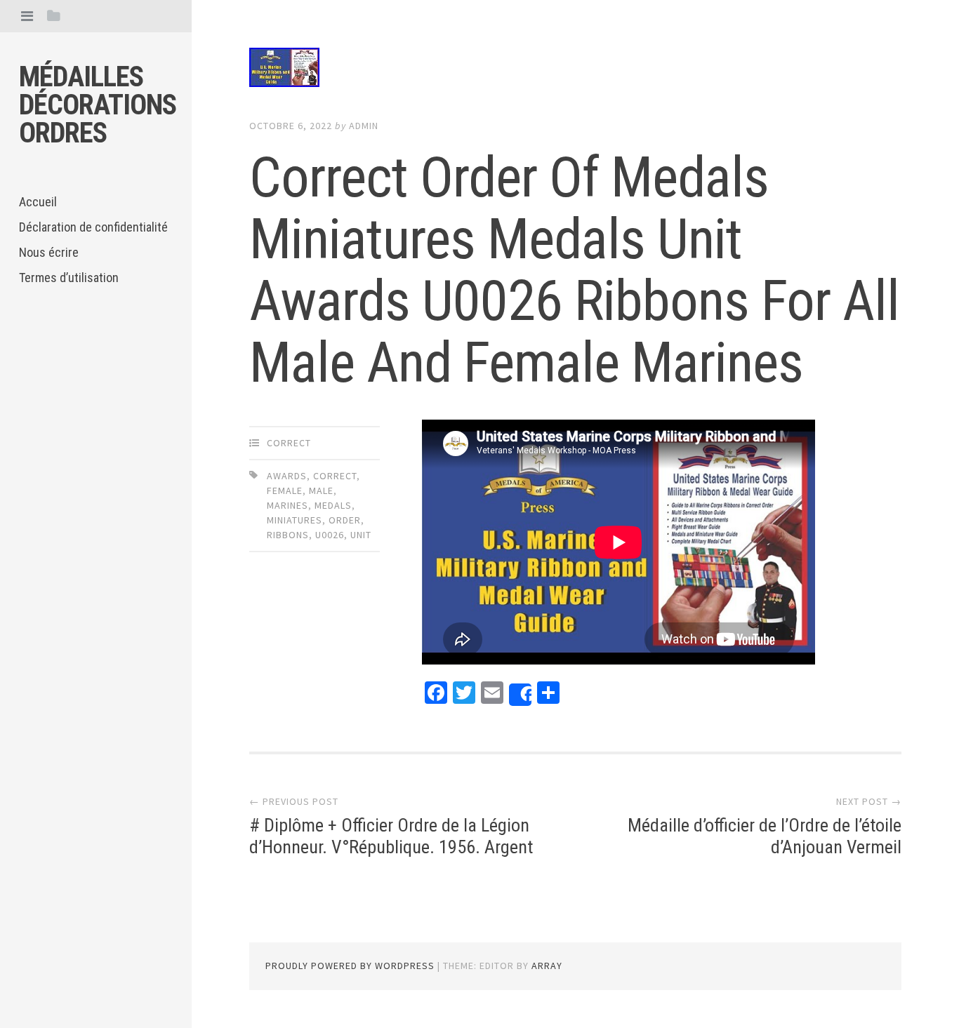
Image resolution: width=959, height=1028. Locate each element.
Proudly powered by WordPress (350, 965)
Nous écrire (49, 252)
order (345, 520)
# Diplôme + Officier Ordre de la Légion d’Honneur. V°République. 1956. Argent (391, 836)
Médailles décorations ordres (97, 104)
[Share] (520, 694)
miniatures (294, 520)
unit (360, 534)
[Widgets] (53, 16)
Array (546, 965)
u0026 (329, 534)
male (321, 490)
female (285, 490)
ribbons (288, 534)
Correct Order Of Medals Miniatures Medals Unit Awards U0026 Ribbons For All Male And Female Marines (574, 270)
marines (287, 505)
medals (333, 505)
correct (289, 442)
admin (363, 125)
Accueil (38, 201)
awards (287, 475)
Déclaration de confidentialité (93, 227)
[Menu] (27, 16)
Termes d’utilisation (69, 277)
